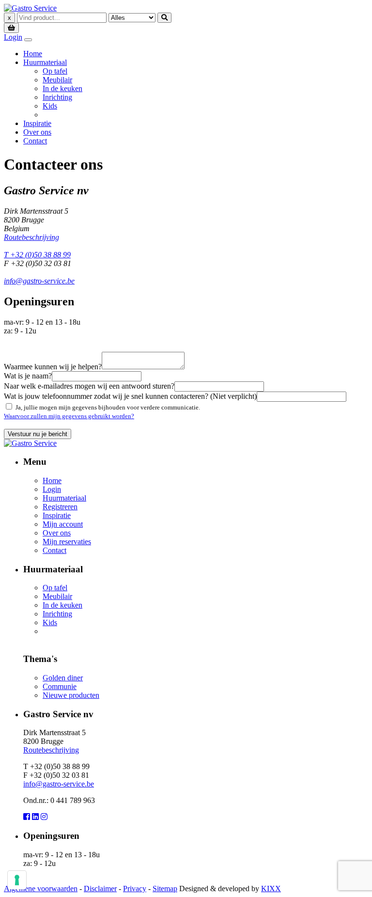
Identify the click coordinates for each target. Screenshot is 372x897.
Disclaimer (100, 888)
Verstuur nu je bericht (37, 434)
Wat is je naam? (28, 376)
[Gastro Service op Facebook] (26, 817)
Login (13, 37)
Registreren (60, 507)
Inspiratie (37, 123)
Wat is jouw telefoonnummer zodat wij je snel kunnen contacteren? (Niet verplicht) (130, 396)
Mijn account (63, 524)
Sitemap (165, 888)
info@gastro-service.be (39, 281)
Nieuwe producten (71, 695)
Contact (35, 141)
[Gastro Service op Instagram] (44, 817)
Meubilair (57, 80)
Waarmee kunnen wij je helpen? (53, 366)
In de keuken (62, 88)
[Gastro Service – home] (30, 8)
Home (32, 53)
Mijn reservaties (67, 541)
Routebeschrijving (31, 237)
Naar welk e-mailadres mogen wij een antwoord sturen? (89, 386)
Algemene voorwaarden (41, 888)
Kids (50, 106)
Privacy (134, 888)
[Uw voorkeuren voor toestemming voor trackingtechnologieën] (17, 880)
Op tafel (55, 71)
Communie (60, 686)
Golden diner (63, 678)
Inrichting (57, 97)
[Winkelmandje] (11, 27)
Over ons (37, 132)
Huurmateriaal (45, 62)
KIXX (271, 888)
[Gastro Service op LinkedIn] (35, 817)
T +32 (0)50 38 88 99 (37, 255)
